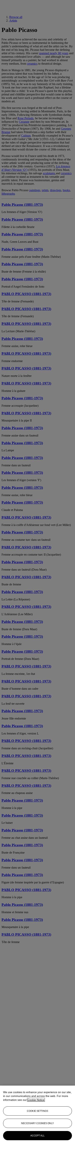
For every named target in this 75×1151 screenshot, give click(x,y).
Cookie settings (37, 1111)
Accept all (37, 1135)
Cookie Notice (36, 1099)
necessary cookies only (37, 1123)
